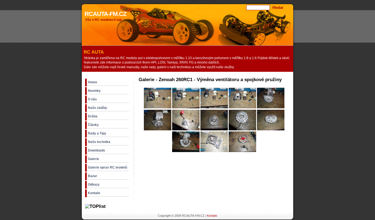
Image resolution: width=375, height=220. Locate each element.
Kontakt (94, 193)
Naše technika (99, 142)
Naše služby (97, 108)
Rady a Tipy (97, 133)
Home (92, 82)
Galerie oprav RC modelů (107, 167)
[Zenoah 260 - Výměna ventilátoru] (157, 107)
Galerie (93, 159)
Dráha (92, 116)
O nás (92, 99)
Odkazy (94, 184)
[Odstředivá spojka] (242, 151)
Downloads (96, 150)
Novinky (94, 91)
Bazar (92, 176)
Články (93, 125)
